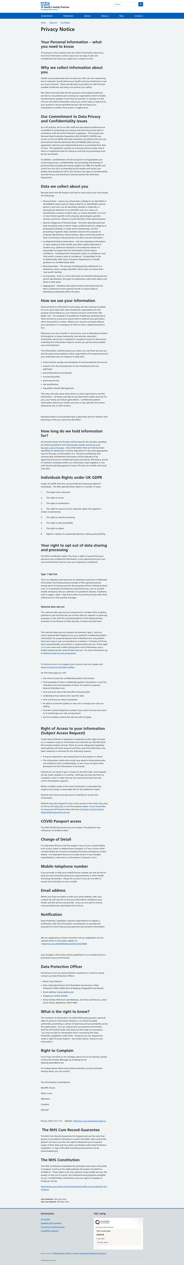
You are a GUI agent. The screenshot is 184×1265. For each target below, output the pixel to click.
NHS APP (59, 806)
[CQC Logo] (102, 1222)
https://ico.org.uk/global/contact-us (89, 1121)
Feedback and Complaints (51, 1223)
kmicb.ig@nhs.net (65, 992)
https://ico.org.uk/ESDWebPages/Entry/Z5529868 (64, 944)
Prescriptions (68, 16)
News (121, 16)
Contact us (139, 16)
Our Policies (65, 23)
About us (105, 16)
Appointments (46, 16)
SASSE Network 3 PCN (61, 1253)
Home (43, 23)
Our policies (45, 1219)
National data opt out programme (59, 653)
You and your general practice (53, 1227)
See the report (102, 1242)
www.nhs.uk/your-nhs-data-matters (57, 667)
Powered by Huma (48, 1260)
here (55, 1151)
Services (87, 16)
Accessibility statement (50, 1231)
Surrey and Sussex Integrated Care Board (90, 1253)
